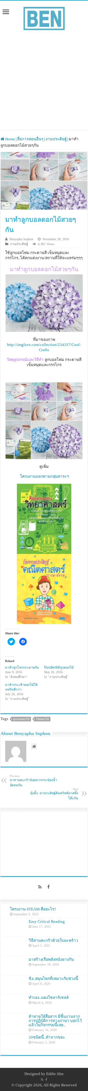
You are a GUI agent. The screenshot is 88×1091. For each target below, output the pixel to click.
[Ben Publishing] (44, 17)
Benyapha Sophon (21, 239)
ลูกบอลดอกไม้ (21, 719)
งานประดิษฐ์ (56, 139)
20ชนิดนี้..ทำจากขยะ (47, 1037)
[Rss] (40, 887)
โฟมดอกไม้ (42, 719)
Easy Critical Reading (47, 921)
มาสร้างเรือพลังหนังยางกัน (51, 959)
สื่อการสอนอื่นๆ (30, 139)
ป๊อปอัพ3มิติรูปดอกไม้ (59, 667)
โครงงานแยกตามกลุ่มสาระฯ (44, 476)
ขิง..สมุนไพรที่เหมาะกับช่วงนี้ (53, 978)
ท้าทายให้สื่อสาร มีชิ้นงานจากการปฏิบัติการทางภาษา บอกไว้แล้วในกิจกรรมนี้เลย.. (55, 1020)
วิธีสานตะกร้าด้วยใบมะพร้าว (53, 940)
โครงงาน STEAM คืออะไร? (33, 909)
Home (9, 139)
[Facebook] (48, 887)
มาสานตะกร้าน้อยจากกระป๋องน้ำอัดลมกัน (33, 781)
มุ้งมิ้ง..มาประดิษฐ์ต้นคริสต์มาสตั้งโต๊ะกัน (54, 794)
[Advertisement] (44, 78)
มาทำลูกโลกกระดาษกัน (22, 667)
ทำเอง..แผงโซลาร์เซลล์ (49, 997)
